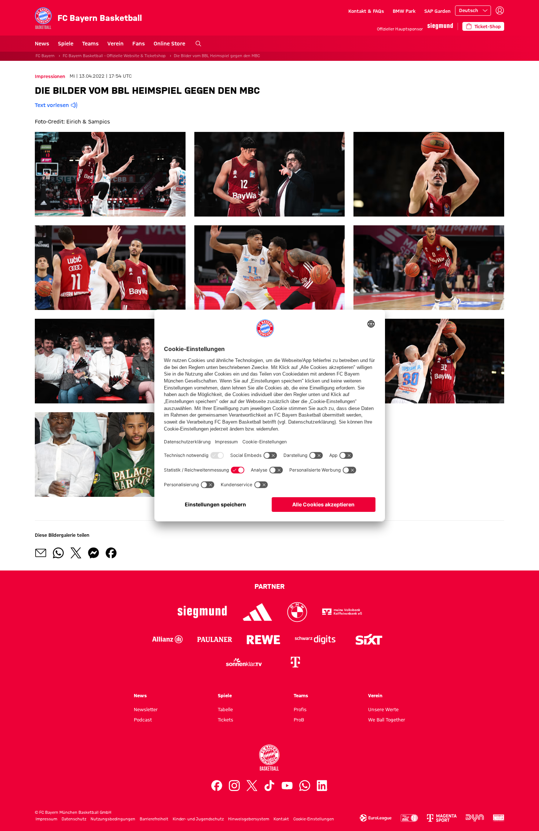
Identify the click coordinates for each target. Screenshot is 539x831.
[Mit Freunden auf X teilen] (76, 553)
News (42, 44)
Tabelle (225, 709)
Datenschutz (74, 819)
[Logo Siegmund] (202, 612)
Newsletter (146, 709)
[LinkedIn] (322, 785)
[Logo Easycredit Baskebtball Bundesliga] (409, 818)
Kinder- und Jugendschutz (198, 819)
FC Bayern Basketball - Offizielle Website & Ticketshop (114, 55)
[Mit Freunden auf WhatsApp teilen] (58, 553)
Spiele (65, 44)
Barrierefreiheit (154, 819)
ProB (299, 719)
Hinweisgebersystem (248, 819)
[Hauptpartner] (440, 26)
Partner (269, 586)
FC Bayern (45, 55)
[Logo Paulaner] (214, 639)
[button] (110, 174)
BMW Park (404, 11)
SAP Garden (437, 11)
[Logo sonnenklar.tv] (243, 662)
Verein (115, 44)
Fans (138, 44)
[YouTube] (287, 785)
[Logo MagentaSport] (442, 818)
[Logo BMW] (297, 612)
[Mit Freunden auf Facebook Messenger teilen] (93, 553)
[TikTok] (269, 785)
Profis (300, 709)
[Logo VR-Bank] (342, 612)
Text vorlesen (52, 105)
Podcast (143, 719)
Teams (90, 44)
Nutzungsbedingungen (113, 819)
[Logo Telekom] (295, 662)
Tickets (225, 719)
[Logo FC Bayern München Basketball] (269, 758)
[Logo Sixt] (368, 639)
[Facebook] (217, 785)
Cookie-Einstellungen (313, 819)
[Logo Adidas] (257, 612)
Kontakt (281, 819)
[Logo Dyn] (475, 818)
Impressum (46, 819)
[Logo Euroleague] (376, 818)
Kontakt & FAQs (366, 11)
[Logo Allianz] (167, 639)
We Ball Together (386, 719)
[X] (252, 785)
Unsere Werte (383, 709)
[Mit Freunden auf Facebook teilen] (111, 553)
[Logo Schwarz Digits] (315, 639)
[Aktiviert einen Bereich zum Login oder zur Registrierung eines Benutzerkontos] (499, 10)
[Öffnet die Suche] (198, 43)
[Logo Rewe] (263, 639)
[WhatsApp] (305, 785)
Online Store (169, 44)
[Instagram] (234, 785)
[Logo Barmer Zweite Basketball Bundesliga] (499, 818)
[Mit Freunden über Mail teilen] (41, 553)
